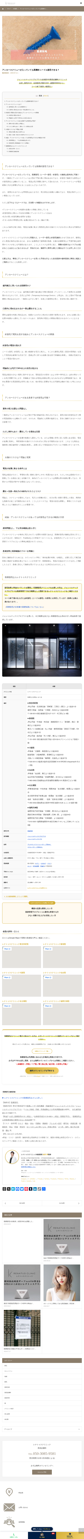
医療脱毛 (14, 1102)
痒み (11, 1127)
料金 (5, 1116)
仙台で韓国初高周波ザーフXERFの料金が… (59, 1258)
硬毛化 (66, 1123)
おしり (30, 866)
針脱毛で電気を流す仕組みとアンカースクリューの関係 (21, 112)
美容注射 (7, 1387)
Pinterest (60, 1179)
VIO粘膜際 (36, 866)
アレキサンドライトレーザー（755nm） (39, 844)
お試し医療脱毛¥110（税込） (20, 1116)
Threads (40, 1179)
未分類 (6, 1419)
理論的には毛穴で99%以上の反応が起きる (19, 118)
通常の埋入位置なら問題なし (16, 123)
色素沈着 (73, 1123)
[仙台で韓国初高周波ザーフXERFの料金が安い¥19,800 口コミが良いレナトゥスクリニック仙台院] (62, 1237)
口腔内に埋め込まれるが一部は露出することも (20, 109)
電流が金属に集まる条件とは (16, 132)
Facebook (53, 1179)
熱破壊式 (30, 831)
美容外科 (7, 1398)
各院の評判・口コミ (13, 148)
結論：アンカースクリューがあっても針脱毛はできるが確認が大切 (24, 137)
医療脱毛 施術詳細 (13, 151)
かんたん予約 (42, 1472)
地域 (5, 1376)
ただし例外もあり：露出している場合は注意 (20, 126)
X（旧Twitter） (32, 1179)
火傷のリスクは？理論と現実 (13, 129)
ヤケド (20, 1123)
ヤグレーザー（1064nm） (35, 847)
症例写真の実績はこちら (28, 1167)
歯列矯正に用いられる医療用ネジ (17, 107)
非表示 (46, 96)
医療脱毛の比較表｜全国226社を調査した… (19, 1221)
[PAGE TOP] (81, 1531)
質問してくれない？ (42, 1529)
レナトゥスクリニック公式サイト (37, 888)
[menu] (81, 3)
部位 (5, 1365)
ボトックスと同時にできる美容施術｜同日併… (60, 1303)
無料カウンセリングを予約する (42, 1070)
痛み (26, 1123)
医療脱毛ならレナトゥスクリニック (15, 146)
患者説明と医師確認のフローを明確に (18, 143)
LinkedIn (29, 1181)
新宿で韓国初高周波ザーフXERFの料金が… (19, 1303)
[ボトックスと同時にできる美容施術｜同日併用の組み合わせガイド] (62, 1282)
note (34, 1181)
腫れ (7, 1130)
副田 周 (45, 1154)
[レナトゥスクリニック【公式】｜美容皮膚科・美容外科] (10, 3)
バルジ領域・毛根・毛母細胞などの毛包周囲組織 (44, 1109)
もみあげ (43, 863)
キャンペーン (8, 1371)
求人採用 (7, 1414)
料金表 (38, 1076)
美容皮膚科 (7, 1392)
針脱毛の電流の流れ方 (14, 115)
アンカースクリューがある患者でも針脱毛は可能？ (20, 121)
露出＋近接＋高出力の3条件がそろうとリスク (20, 134)
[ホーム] (3, 9)
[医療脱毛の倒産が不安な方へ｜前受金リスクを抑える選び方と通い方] (22, 1328)
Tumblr (23, 1181)
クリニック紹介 (9, 1408)
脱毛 (5, 1382)
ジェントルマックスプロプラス (37, 836)
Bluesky (72, 1179)
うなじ (49, 863)
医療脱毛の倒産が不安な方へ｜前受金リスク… (20, 1349)
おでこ (37, 863)
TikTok (66, 1179)
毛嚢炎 (38, 1123)
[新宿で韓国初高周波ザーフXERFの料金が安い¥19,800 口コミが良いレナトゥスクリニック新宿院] (22, 1282)
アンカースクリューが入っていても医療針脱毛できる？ (21, 101)
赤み (32, 1123)
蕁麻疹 (45, 1123)
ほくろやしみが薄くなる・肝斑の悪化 (41, 1127)
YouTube (46, 1179)
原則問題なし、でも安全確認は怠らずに (19, 140)
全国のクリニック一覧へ (42, 1051)
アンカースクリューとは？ (13, 104)
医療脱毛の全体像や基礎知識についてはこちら (24, 607)
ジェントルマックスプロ (35, 839)
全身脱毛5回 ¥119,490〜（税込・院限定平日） (52, 1116)
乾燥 (16, 1127)
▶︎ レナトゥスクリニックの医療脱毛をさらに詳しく (22, 1098)
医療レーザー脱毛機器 (35, 1106)
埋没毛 (22, 1127)
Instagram (23, 1179)
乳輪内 (42, 866)
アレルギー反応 (55, 1123)
